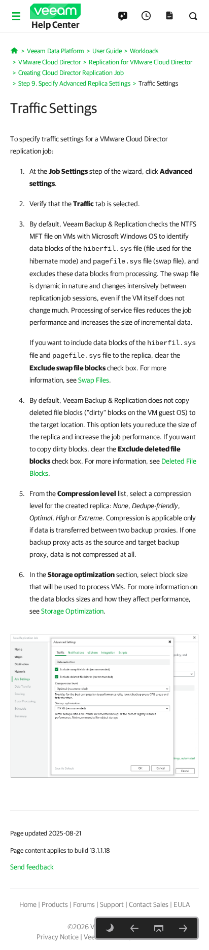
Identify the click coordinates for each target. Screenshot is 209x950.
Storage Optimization (72, 611)
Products (55, 904)
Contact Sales (148, 904)
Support (112, 904)
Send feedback (32, 867)
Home (28, 904)
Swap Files (93, 380)
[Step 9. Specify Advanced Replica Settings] (134, 928)
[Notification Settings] (183, 928)
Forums (84, 904)
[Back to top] (159, 928)
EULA (181, 904)
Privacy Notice (58, 937)
